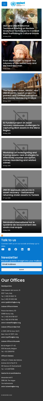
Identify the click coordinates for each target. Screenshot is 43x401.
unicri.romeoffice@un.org (11, 323)
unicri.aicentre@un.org (10, 387)
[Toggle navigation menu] (4, 4)
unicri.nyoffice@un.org (10, 337)
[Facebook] (15, 249)
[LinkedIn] (22, 249)
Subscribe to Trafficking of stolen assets (2, 236)
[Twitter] (9, 249)
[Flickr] (28, 249)
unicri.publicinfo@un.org (10, 302)
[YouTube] (2, 249)
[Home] (18, 4)
